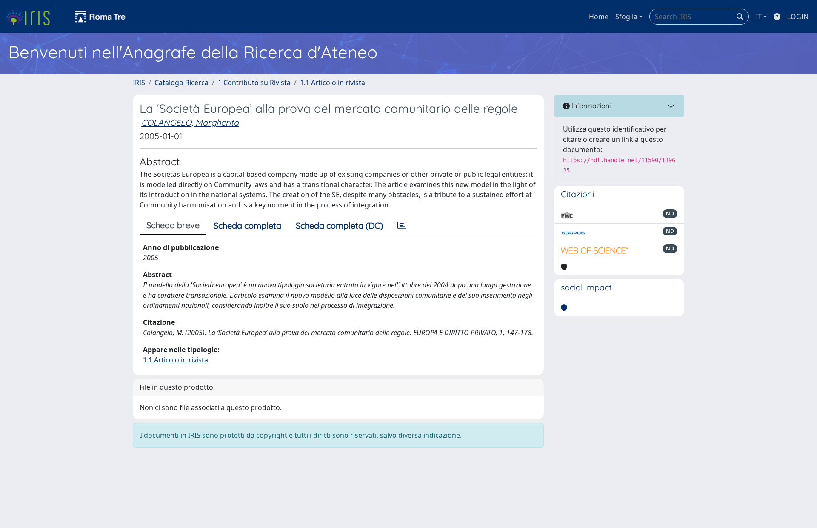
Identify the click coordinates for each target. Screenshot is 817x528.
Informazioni (590, 105)
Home (598, 16)
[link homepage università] (100, 16)
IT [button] (759, 16)
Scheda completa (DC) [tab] (339, 225)
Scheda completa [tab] (247, 225)
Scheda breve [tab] (173, 225)
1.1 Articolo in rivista (332, 82)
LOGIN (797, 16)
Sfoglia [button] (626, 16)
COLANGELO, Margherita (190, 122)
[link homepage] (31, 16)
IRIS (139, 82)
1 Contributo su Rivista (254, 82)
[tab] (401, 226)
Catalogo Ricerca (181, 82)
